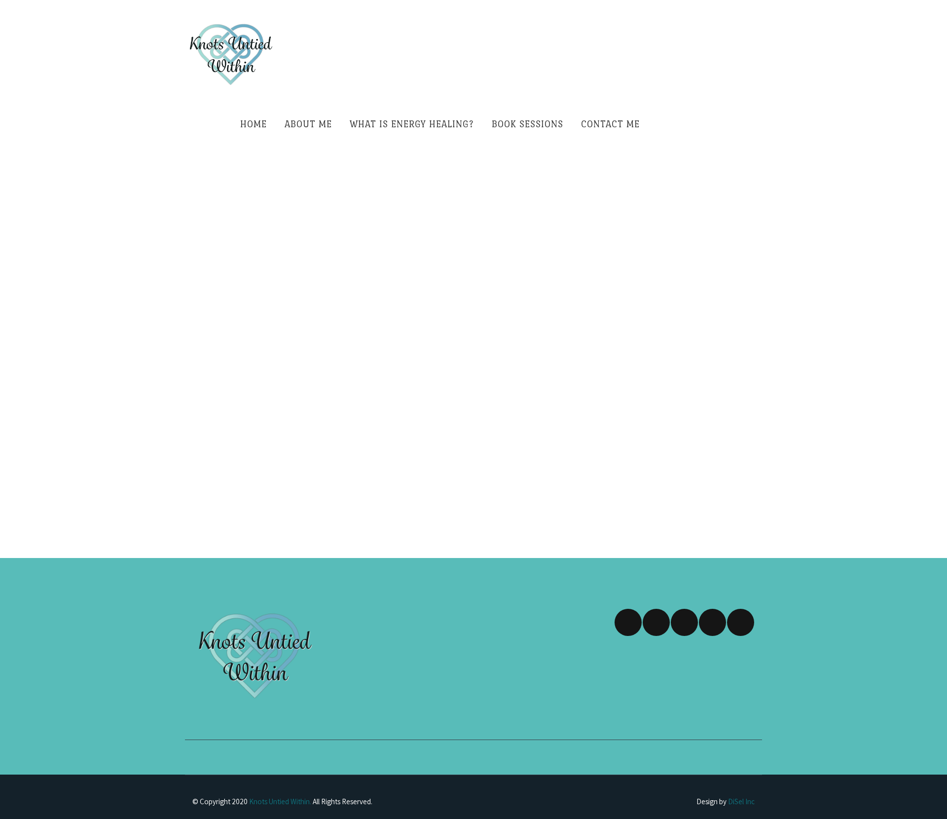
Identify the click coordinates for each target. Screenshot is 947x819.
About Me (308, 124)
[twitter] (684, 622)
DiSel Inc (741, 801)
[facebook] (628, 622)
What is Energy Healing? (412, 124)
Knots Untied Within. (280, 801)
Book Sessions (527, 124)
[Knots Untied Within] (230, 54)
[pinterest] (740, 622)
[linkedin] (712, 622)
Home (253, 124)
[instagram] (656, 622)
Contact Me (610, 124)
